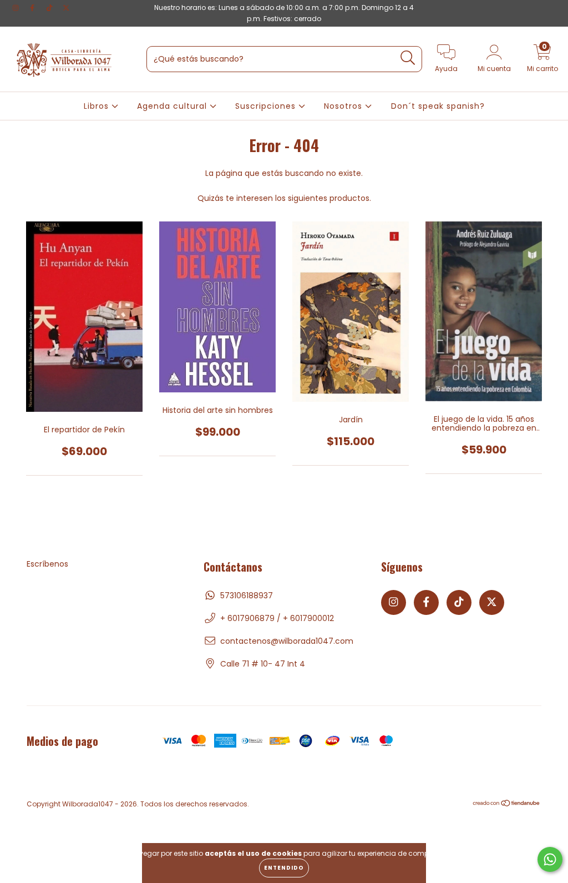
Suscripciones (266, 106)
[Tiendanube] (506, 804)
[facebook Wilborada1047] (33, 7)
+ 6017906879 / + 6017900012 (277, 618)
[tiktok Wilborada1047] (50, 7)
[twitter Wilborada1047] (66, 7)
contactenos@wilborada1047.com (286, 641)
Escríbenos (47, 563)
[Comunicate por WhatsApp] (549, 859)
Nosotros (344, 106)
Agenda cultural (173, 106)
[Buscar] (408, 58)
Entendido (284, 868)
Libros (97, 106)
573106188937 (246, 595)
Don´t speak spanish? (438, 106)
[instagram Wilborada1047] (16, 7)
